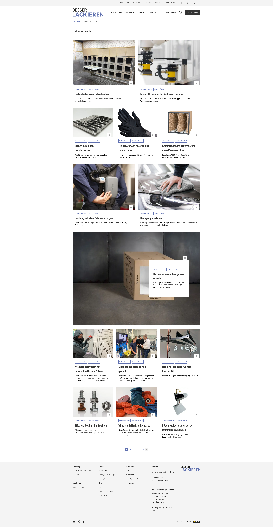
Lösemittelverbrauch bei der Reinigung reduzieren (177, 428)
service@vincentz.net (159, 499)
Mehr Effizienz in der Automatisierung (161, 94)
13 (143, 449)
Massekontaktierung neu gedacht (132, 369)
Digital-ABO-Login (156, 3)
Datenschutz (130, 475)
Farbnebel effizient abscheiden (92, 94)
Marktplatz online (105, 479)
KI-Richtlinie (77, 479)
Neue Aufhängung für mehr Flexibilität (177, 369)
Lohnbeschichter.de (106, 491)
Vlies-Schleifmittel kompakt (134, 425)
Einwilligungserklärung (134, 479)
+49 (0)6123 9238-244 (160, 496)
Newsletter (129, 3)
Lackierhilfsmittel (94, 89)
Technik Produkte (80, 89)
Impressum (130, 483)
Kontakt (194, 12)
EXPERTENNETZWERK (167, 12)
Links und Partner (79, 487)
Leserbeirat (77, 483)
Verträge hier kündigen (107, 475)
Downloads (170, 3)
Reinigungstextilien (151, 218)
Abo (100, 487)
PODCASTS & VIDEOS (127, 12)
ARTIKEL (113, 12)
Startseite (76, 21)
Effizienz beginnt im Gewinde (91, 425)
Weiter (146, 449)
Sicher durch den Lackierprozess (84, 148)
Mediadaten (103, 471)
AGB (127, 471)
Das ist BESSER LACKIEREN (82, 471)
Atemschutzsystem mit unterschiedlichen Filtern (89, 369)
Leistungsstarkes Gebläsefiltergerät (94, 218)
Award (120, 3)
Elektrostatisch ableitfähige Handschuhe (133, 148)
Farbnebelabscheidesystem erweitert (168, 276)
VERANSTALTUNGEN (147, 12)
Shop (138, 3)
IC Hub (144, 3)
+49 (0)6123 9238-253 (160, 493)
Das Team (76, 475)
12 (138, 449)
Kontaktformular (158, 502)
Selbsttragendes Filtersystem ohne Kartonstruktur (178, 148)
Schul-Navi (103, 495)
